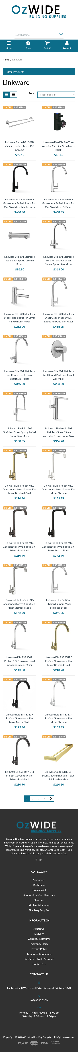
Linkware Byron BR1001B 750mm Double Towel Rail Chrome (19, 146)
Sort (31, 93)
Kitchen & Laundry (39, 905)
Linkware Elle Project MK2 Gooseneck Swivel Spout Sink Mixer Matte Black (58, 546)
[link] (36, 860)
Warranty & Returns (39, 938)
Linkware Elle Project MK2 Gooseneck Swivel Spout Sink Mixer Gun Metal (19, 546)
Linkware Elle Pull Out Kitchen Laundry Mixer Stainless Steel (58, 603)
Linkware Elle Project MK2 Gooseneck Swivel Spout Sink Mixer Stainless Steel (19, 603)
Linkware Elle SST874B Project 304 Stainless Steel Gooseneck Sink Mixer (19, 661)
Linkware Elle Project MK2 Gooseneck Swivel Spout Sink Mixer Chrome (58, 489)
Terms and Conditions (39, 953)
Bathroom (39, 884)
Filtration (39, 900)
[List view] (13, 95)
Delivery (39, 933)
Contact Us (39, 964)
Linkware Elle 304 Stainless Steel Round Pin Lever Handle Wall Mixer (58, 375)
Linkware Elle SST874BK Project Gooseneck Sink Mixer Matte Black (19, 718)
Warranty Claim (39, 943)
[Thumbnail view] (6, 95)
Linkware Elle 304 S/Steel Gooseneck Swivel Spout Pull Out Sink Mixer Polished (58, 203)
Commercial (39, 890)
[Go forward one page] (51, 798)
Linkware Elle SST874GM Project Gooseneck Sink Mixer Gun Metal (19, 775)
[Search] (61, 34)
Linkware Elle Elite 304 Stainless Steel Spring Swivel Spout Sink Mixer (19, 432)
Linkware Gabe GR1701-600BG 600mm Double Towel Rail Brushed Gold (58, 775)
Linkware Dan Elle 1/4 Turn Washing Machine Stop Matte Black (58, 146)
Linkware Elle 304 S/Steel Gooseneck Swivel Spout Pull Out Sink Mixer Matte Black (19, 203)
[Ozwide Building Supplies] (39, 11)
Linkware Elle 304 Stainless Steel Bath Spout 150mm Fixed (19, 260)
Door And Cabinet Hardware (39, 895)
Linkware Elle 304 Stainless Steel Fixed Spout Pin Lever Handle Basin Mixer (19, 317)
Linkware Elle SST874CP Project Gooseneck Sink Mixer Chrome (58, 718)
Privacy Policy (39, 948)
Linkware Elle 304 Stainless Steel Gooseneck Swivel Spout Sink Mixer (19, 375)
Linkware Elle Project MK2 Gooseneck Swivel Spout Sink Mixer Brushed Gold (19, 489)
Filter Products (15, 71)
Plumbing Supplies (39, 910)
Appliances (39, 879)
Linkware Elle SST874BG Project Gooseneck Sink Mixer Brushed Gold (59, 661)
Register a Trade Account (39, 958)
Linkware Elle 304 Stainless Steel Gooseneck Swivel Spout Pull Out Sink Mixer (58, 317)
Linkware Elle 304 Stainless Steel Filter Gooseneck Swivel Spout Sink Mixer (58, 260)
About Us (39, 928)
